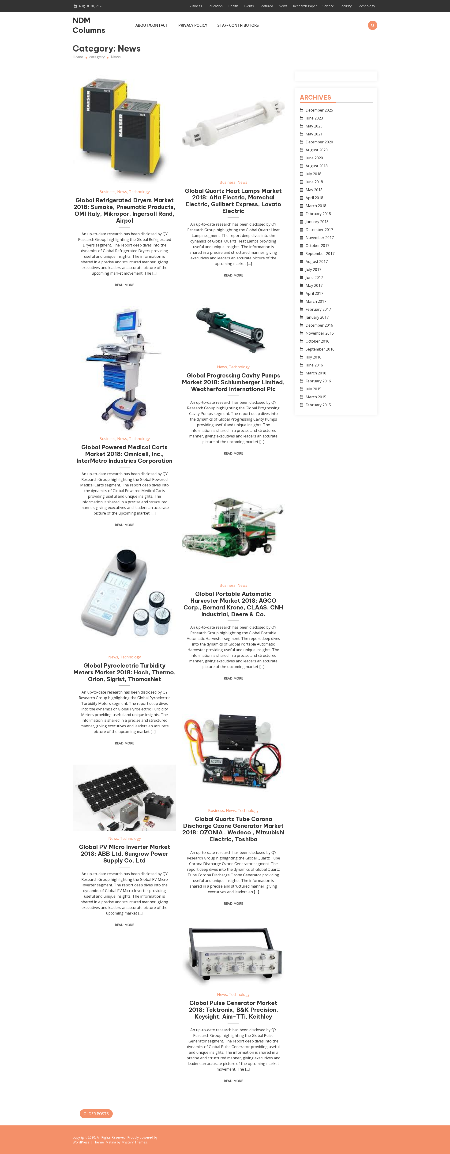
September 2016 (320, 349)
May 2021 (314, 134)
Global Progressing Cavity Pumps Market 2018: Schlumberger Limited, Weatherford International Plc (233, 382)
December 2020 (319, 142)
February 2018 (318, 213)
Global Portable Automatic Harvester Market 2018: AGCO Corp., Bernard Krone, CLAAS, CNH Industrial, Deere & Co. (233, 603)
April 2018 (314, 197)
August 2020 (317, 150)
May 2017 (314, 285)
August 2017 (317, 261)
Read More (124, 285)
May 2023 (314, 126)
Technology (366, 6)
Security (346, 6)
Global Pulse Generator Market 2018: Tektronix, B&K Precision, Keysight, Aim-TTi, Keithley (233, 1009)
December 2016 (319, 325)
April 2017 (314, 293)
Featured (266, 6)
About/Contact (151, 25)
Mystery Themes (134, 1142)
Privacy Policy (192, 25)
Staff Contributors (238, 25)
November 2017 (320, 237)
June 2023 (314, 118)
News (283, 6)
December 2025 (319, 110)
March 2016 (316, 373)
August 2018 (317, 165)
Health (233, 6)
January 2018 (317, 221)
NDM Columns (89, 25)
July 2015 (313, 389)
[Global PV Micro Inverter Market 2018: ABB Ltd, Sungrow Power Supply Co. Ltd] (124, 798)
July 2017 (313, 269)
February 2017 (318, 309)
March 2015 (316, 397)
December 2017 (319, 229)
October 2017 (317, 245)
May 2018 (314, 189)
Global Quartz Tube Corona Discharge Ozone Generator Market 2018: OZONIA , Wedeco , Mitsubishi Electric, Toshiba (233, 829)
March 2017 (316, 301)
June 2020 (314, 158)
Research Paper (305, 6)
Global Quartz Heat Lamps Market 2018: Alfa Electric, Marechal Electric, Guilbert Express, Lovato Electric (233, 200)
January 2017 (317, 317)
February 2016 (318, 381)
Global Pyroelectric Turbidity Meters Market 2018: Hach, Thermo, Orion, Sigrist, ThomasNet (124, 672)
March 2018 (316, 205)
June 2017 (314, 277)
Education (215, 6)
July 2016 (313, 357)
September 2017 (320, 253)
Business (195, 6)
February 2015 (318, 404)
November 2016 (320, 333)
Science (328, 6)
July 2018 (313, 173)
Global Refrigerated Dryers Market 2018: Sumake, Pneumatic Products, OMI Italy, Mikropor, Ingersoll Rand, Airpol (125, 210)
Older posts (96, 1113)
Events (249, 6)
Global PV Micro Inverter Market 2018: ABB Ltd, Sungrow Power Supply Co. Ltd (124, 853)
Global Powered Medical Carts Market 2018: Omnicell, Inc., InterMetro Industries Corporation (124, 454)
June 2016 (314, 365)
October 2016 (317, 341)
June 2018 (314, 181)
